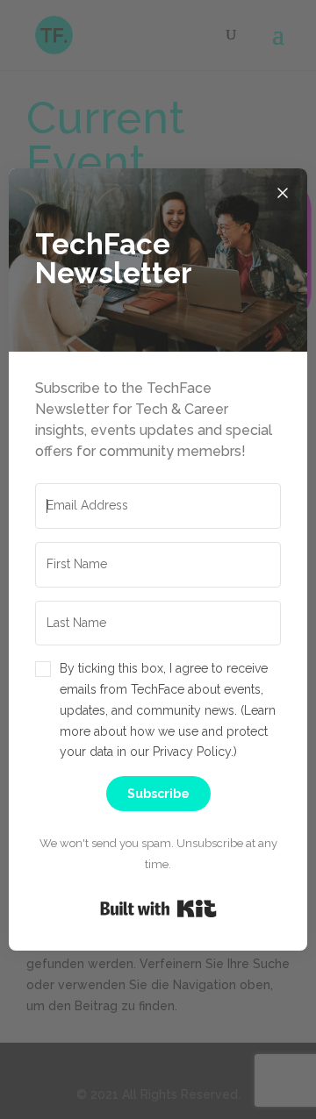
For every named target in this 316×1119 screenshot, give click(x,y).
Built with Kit (158, 908)
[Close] (282, 192)
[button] (158, 711)
